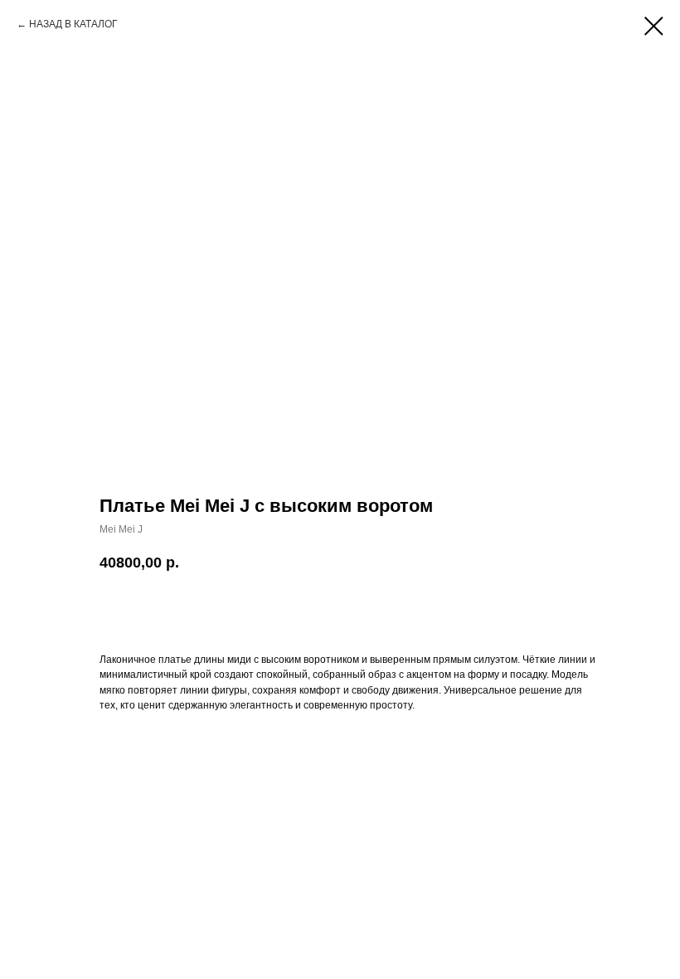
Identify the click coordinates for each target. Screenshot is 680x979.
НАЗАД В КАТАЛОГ (73, 24)
